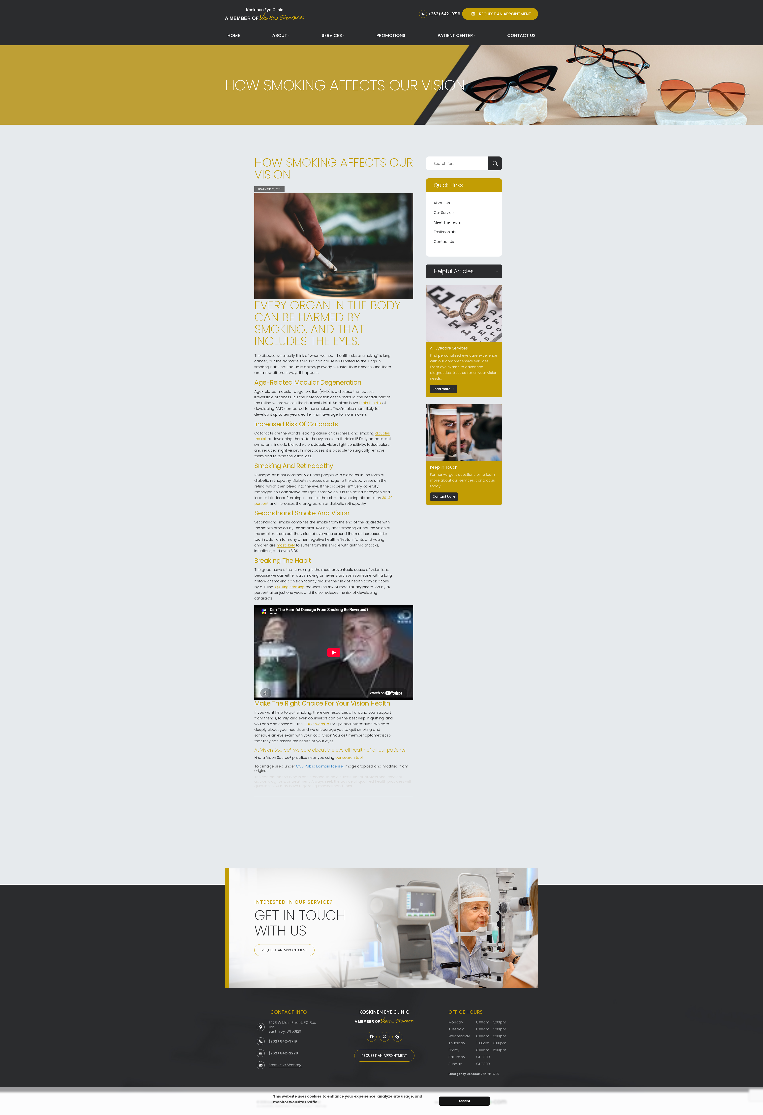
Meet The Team (447, 222)
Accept (464, 1101)
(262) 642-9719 (283, 1041)
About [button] (279, 35)
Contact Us (521, 35)
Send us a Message (285, 1065)
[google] (397, 1037)
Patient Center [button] (455, 35)
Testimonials (445, 231)
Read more (441, 389)
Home (233, 35)
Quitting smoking (290, 586)
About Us (442, 202)
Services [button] (332, 35)
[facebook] (372, 1037)
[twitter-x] (384, 1037)
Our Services (444, 212)
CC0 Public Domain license (319, 766)
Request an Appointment (284, 950)
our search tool (349, 757)
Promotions (390, 35)
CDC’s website (316, 723)
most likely (286, 545)
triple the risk (370, 402)
